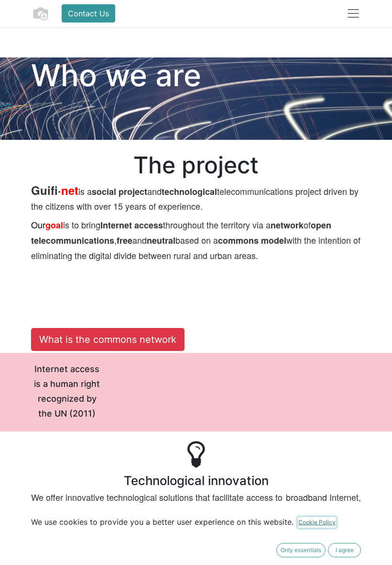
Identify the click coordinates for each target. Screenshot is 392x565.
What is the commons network (107, 339)
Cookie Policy (317, 522)
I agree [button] (345, 550)
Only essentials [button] (301, 550)
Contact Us (88, 13)
